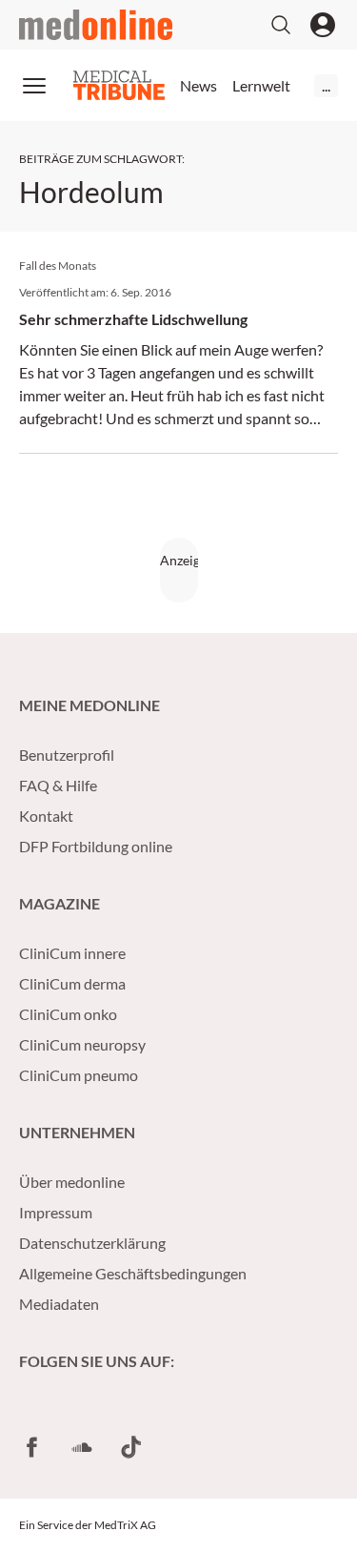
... (326, 85)
